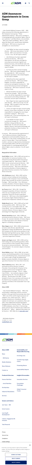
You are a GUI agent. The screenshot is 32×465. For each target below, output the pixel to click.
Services (4, 395)
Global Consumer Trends (21, 390)
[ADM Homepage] (16, 3)
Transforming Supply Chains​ (22, 360)
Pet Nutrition (5, 387)
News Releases (6, 366)
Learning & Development (5, 413)
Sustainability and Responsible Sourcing (23, 350)
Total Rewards (6, 424)
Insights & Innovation (23, 375)
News (3, 354)
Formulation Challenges (20, 384)
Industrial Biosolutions (8, 391)
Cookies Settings (6, 441)
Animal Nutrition (6, 383)
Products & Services (8, 375)
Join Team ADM (6, 405)
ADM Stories (5, 358)
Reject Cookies (16, 458)
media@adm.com (7, 322)
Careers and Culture (7, 401)
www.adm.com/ (23, 311)
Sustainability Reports (23, 369)
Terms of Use (5, 435)
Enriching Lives (21, 355)
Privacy (3, 432)
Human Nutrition (6, 379)
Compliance (5, 438)
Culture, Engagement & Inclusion (8, 419)
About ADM (5, 350)
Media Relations (6, 362)
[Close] (30, 445)
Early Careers (6, 409)
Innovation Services (22, 379)
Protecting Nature (22, 365)
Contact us (5, 370)
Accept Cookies (16, 462)
